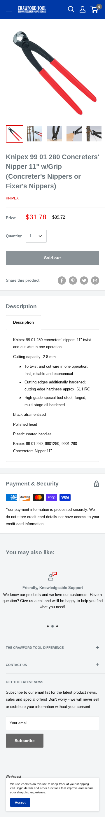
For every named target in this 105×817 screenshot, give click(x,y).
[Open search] (71, 9)
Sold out (52, 257)
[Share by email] (95, 280)
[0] (94, 9)
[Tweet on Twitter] (84, 280)
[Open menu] (9, 9)
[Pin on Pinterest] (73, 280)
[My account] (82, 9)
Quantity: (14, 236)
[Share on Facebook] (62, 280)
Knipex (12, 198)
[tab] (23, 322)
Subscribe (25, 740)
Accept (20, 802)
